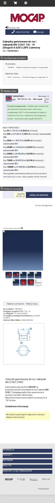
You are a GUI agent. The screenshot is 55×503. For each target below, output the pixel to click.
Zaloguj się (14, 28)
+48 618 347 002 (22, 32)
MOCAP (46, 489)
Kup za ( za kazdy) (20, 131)
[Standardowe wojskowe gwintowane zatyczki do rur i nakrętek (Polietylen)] (23, 275)
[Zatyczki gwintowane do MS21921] (38, 275)
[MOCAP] (27, 18)
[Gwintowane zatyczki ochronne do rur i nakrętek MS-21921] (16, 275)
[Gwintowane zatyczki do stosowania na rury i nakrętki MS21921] (31, 282)
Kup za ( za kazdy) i (27, 135)
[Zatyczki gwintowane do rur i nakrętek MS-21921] (8, 275)
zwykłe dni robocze (15, 116)
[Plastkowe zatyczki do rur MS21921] (31, 275)
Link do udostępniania (43, 208)
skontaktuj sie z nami (12, 177)
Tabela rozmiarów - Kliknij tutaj (21, 303)
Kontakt (40, 32)
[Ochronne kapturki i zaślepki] (16, 282)
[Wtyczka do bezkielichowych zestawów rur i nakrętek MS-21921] (38, 282)
